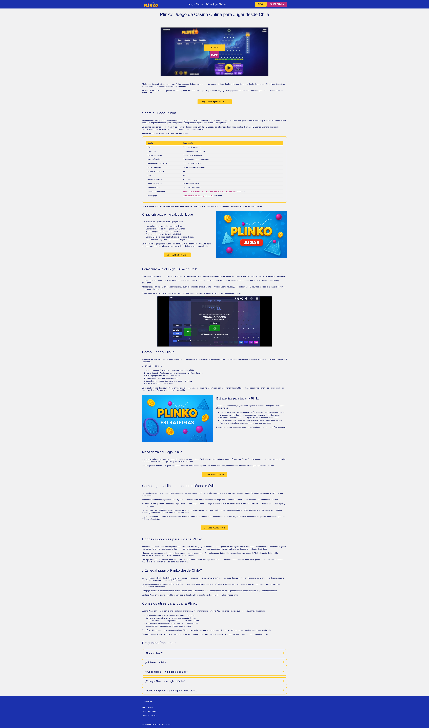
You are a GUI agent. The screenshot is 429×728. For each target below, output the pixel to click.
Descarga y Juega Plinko (214, 528)
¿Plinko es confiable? (156, 662)
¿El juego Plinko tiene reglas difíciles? (165, 681)
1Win (185, 196)
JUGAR (214, 47)
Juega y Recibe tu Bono (177, 255)
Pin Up (191, 196)
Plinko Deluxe (188, 191)
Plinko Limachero (229, 191)
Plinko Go (217, 191)
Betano (197, 196)
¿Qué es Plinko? (154, 653)
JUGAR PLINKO (277, 4)
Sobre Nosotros (147, 708)
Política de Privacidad (149, 716)
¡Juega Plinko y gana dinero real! (214, 102)
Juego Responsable (149, 712)
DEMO (260, 4)
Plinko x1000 (207, 191)
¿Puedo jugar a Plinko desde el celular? (166, 671)
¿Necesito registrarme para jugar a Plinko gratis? (171, 690)
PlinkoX (198, 191)
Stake (210, 196)
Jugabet (204, 196)
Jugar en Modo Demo (214, 474)
